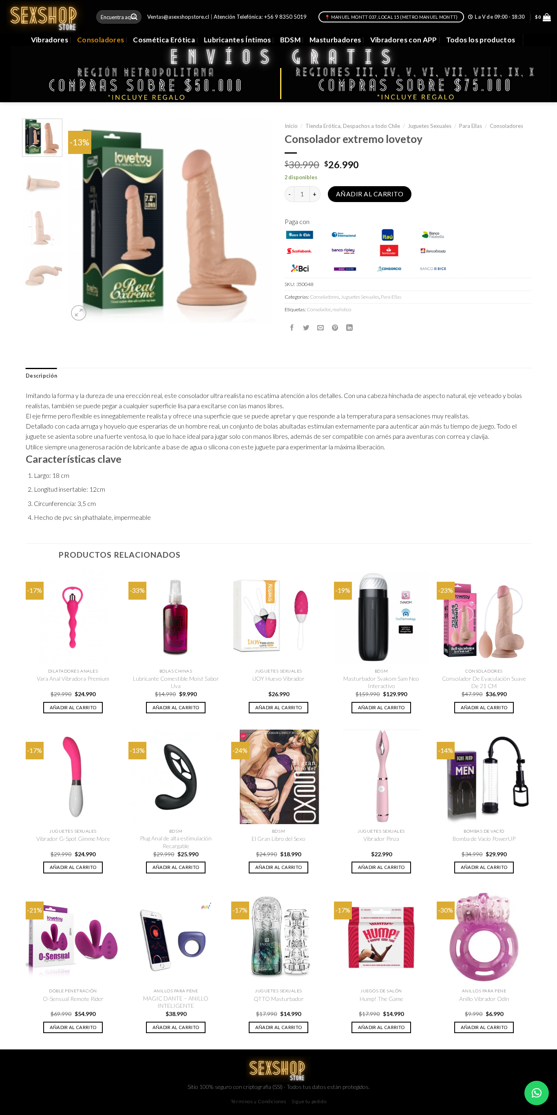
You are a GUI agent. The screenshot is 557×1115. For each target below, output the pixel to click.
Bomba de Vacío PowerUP (484, 838)
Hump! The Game (381, 998)
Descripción (41, 376)
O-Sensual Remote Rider (73, 998)
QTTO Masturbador (279, 998)
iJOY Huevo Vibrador (278, 678)
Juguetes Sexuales (429, 126)
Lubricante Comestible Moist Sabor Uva (176, 682)
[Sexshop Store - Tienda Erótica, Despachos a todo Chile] (45, 16)
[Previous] (82, 220)
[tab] (41, 376)
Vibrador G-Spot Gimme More (73, 838)
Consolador (319, 309)
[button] (536, 1093)
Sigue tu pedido (309, 1101)
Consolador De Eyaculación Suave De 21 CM (484, 682)
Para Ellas (470, 126)
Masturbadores (335, 39)
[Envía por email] (320, 327)
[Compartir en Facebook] (291, 327)
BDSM (290, 39)
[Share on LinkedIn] (349, 327)
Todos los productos (480, 39)
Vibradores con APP (403, 39)
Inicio (291, 126)
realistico (341, 309)
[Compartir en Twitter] (306, 327)
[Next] (258, 220)
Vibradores (49, 39)
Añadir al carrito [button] (73, 707)
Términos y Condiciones (259, 1101)
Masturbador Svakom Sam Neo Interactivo (381, 682)
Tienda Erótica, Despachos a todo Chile (352, 126)
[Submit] (134, 17)
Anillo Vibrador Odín (484, 998)
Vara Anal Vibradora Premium (73, 678)
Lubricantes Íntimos (237, 39)
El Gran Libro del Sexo (278, 838)
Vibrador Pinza (381, 838)
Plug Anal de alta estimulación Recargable (176, 842)
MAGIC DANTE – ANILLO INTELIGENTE (175, 1002)
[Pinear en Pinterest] (335, 327)
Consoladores (100, 39)
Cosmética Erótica (164, 39)
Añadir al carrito (369, 194)
